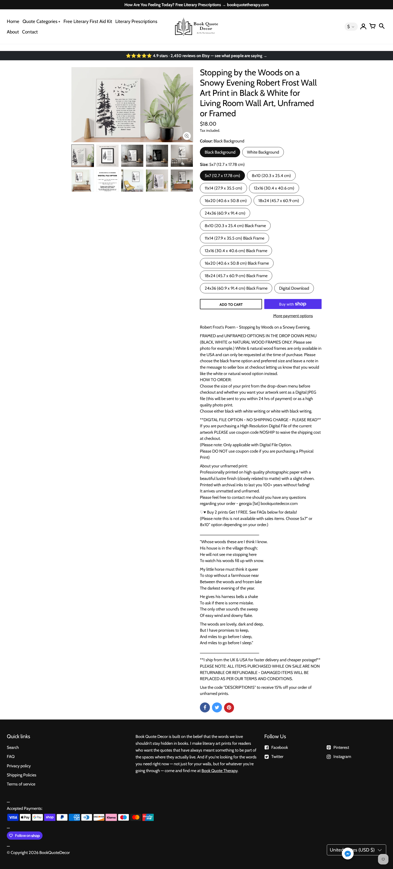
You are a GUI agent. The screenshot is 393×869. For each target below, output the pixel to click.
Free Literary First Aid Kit (87, 21)
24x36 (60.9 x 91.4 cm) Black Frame (236, 288)
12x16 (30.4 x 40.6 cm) (274, 188)
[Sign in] (363, 27)
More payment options (293, 315)
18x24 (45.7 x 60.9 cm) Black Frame (236, 275)
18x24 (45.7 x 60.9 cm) (278, 200)
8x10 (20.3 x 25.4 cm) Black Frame (235, 225)
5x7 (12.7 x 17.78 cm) (222, 175)
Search (13, 747)
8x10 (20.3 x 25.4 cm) (271, 175)
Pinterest (341, 747)
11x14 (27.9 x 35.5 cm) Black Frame (234, 238)
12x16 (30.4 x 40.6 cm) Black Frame (236, 250)
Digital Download (294, 288)
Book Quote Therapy (219, 770)
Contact (30, 32)
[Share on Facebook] (205, 707)
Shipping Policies (21, 775)
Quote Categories (40, 21)
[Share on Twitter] (217, 707)
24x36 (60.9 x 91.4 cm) (225, 213)
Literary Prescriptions (136, 21)
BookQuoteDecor (54, 852)
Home (13, 21)
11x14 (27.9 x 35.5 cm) (223, 188)
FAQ (11, 756)
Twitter (277, 756)
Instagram (342, 756)
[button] (348, 854)
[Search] (381, 27)
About (13, 32)
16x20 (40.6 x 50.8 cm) (226, 200)
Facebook (279, 747)
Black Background (220, 152)
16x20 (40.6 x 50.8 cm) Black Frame (237, 263)
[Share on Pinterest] (229, 708)
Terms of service (21, 784)
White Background (263, 152)
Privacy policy (19, 765)
